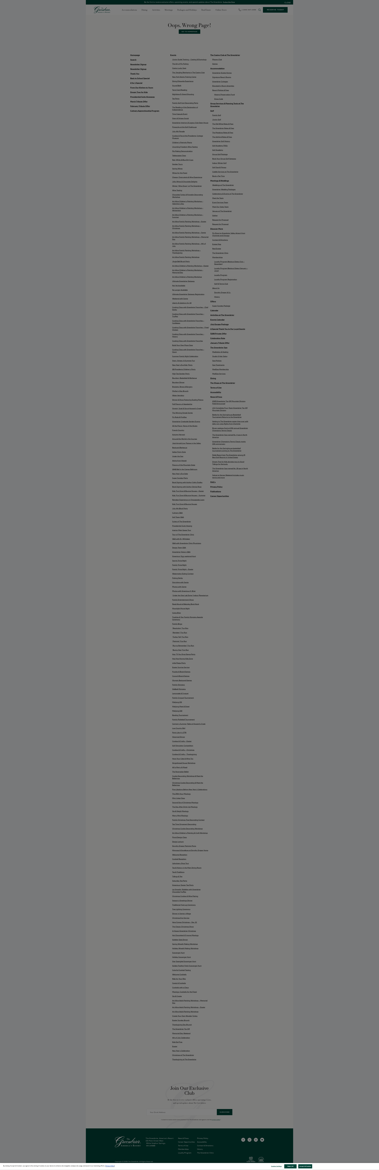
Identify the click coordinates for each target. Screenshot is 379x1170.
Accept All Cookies (305, 1166)
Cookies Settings (276, 1166)
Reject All (290, 1166)
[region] (189, 1166)
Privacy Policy (110, 1166)
